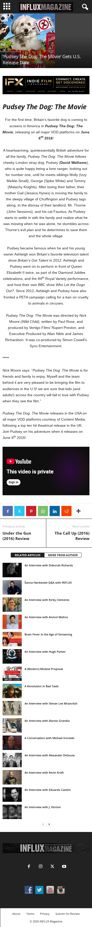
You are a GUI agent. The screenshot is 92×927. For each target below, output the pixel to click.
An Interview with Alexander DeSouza (50, 755)
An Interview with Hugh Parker (45, 651)
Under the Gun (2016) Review (17, 536)
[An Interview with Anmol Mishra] (12, 622)
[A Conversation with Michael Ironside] (12, 743)
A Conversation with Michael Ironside (49, 738)
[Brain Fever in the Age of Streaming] (12, 639)
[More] (78, 511)
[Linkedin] (55, 511)
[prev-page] (42, 824)
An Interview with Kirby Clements (47, 600)
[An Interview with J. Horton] (12, 812)
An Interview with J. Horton (43, 807)
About (16, 914)
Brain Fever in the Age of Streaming (48, 634)
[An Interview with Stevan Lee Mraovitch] (12, 708)
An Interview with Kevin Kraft (44, 772)
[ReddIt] (66, 511)
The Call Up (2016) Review (72, 536)
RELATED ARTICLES (27, 555)
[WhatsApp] (43, 511)
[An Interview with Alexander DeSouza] (12, 760)
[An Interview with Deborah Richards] (12, 570)
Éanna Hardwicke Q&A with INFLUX (48, 582)
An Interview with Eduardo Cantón (48, 790)
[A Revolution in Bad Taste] (12, 691)
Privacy (45, 914)
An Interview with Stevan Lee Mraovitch (51, 703)
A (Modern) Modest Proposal (44, 669)
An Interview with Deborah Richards (49, 565)
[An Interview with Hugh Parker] (12, 656)
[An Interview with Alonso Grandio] (12, 725)
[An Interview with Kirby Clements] (12, 604)
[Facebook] (8, 511)
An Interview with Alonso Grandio (47, 721)
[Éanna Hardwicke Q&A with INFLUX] (12, 587)
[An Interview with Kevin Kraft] (12, 777)
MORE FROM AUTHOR (63, 555)
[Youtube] (63, 867)
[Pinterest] (31, 511)
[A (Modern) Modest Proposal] (12, 673)
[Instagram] (41, 867)
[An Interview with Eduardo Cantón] (12, 794)
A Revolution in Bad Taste (42, 686)
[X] (19, 511)
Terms (30, 914)
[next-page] (49, 824)
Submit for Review (67, 914)
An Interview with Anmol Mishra (46, 617)
